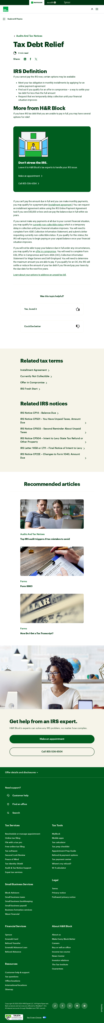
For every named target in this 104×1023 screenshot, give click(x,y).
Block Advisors (12, 892)
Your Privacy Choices (34, 1017)
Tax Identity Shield (14, 863)
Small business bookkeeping (19, 901)
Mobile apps (58, 838)
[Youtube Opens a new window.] (77, 1006)
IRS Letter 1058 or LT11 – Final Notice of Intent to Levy (51, 448)
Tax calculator (58, 842)
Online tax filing (12, 838)
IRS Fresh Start (29, 389)
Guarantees (57, 968)
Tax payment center (61, 859)
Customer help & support (17, 972)
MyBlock (56, 833)
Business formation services (18, 909)
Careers (55, 943)
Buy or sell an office (61, 947)
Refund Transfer (12, 943)
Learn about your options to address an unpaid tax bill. (39, 274)
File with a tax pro (13, 842)
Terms (55, 888)
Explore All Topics (15, 19)
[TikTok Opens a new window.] (55, 1006)
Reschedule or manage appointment (22, 833)
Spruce (8, 934)
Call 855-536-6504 (27, 183)
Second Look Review (15, 855)
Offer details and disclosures (20, 772)
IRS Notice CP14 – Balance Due (38, 413)
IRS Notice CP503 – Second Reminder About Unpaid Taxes (50, 431)
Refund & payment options (65, 855)
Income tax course (61, 951)
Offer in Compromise (32, 382)
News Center (58, 956)
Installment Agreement (33, 370)
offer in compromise (46, 251)
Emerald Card (11, 939)
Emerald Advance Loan (16, 947)
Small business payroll (16, 905)
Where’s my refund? (61, 863)
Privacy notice (59, 892)
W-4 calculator (59, 868)
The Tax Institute (60, 964)
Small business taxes (15, 897)
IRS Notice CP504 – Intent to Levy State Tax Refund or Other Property (51, 440)
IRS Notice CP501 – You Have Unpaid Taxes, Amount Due (50, 421)
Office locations (12, 981)
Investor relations (60, 960)
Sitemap (9, 989)
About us (56, 934)
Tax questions (11, 976)
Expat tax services (13, 872)
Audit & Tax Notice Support (18, 868)
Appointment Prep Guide (64, 851)
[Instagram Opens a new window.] (70, 1006)
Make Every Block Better (63, 939)
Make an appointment (29, 176)
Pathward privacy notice (63, 897)
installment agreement (60, 204)
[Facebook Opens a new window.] (62, 1006)
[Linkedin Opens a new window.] (84, 1006)
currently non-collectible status (48, 224)
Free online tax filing (15, 846)
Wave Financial (12, 914)
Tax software (11, 851)
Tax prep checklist (60, 846)
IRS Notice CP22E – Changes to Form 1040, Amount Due (50, 456)
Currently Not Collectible (34, 376)
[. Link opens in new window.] (14, 1017)
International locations (16, 985)
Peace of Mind (12, 859)
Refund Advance (13, 951)
